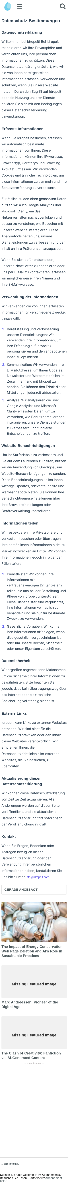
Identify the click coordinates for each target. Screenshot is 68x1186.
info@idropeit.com (37, 877)
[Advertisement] (34, 1101)
